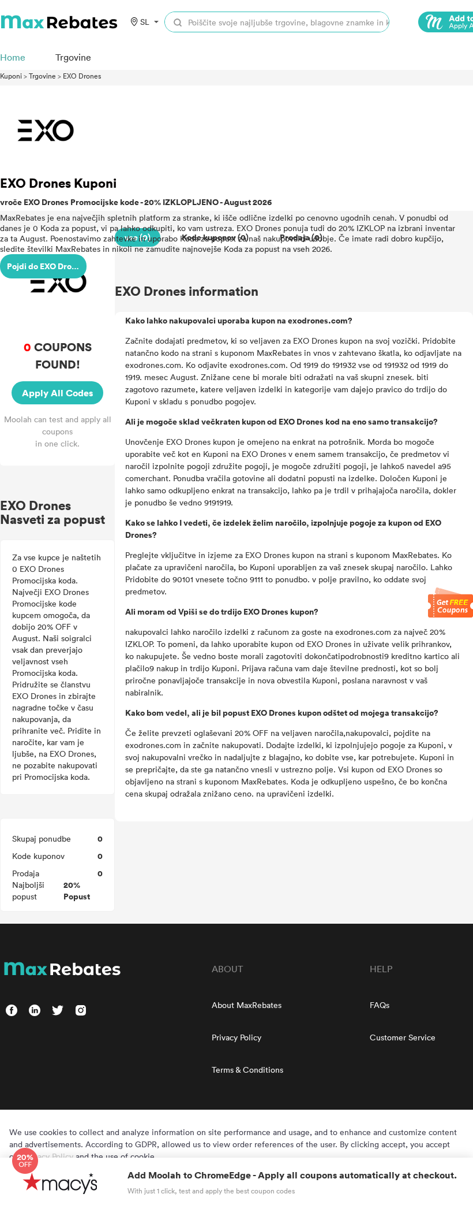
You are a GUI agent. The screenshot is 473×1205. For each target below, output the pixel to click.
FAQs (379, 1004)
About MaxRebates (246, 1004)
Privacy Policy (236, 1037)
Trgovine (42, 75)
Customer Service (403, 1037)
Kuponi (11, 75)
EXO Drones (82, 75)
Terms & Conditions (247, 1069)
